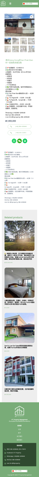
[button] (14, 3)
